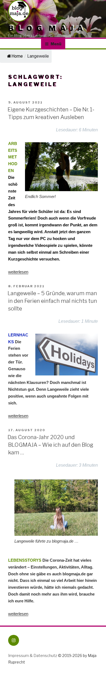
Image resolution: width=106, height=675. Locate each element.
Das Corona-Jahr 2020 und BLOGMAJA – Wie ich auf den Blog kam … (50, 445)
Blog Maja (47, 28)
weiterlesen (18, 272)
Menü (56, 44)
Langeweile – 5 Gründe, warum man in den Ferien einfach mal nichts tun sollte (52, 301)
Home (17, 56)
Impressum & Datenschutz (32, 655)
